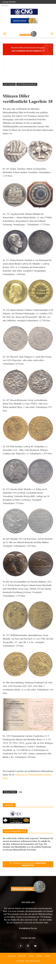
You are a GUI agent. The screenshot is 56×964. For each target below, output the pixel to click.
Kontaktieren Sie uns (28, 928)
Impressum (11, 956)
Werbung (39, 956)
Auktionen (9, 84)
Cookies (31, 956)
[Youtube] (35, 946)
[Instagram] (28, 946)
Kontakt (47, 956)
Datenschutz (22, 956)
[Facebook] (20, 946)
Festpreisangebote (26, 84)
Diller (20, 792)
